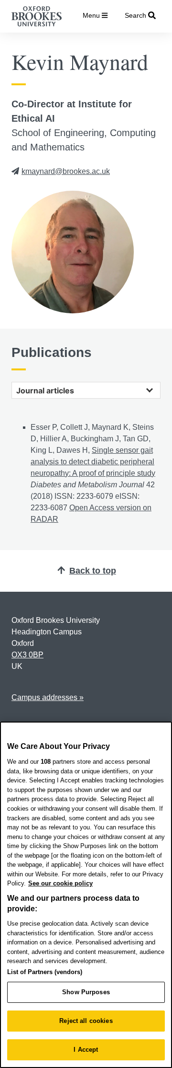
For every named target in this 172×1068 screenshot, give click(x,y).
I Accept (86, 1049)
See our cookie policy (60, 883)
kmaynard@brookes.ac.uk (66, 171)
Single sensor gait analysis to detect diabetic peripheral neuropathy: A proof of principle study (93, 461)
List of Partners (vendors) (44, 972)
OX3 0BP (27, 655)
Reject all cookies (85, 1020)
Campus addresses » (47, 697)
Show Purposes (86, 992)
